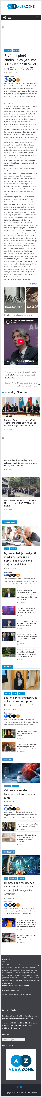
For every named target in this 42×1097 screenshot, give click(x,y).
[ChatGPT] (14, 80)
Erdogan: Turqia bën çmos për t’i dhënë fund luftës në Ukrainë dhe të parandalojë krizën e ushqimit (20, 423)
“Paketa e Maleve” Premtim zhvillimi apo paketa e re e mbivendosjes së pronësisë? (26, 747)
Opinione (7, 693)
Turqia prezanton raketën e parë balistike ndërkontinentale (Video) (26, 938)
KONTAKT (5, 990)
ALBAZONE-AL (14, 995)
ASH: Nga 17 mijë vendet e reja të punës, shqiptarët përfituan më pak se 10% (26, 610)
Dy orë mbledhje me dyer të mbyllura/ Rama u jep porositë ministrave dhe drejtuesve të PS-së (20, 558)
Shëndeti (7, 786)
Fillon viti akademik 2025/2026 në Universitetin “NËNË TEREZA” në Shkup (20, 503)
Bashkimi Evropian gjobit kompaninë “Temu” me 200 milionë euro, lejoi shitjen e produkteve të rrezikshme (26, 923)
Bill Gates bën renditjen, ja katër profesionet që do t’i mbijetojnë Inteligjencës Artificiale (19, 888)
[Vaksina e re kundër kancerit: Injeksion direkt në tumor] (21, 773)
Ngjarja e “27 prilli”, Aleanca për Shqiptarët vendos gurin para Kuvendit (21, 384)
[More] (18, 80)
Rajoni (6, 549)
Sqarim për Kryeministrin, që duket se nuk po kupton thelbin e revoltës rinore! (20, 701)
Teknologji (13, 878)
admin (16, 73)
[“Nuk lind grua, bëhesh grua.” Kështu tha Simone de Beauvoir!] (8, 735)
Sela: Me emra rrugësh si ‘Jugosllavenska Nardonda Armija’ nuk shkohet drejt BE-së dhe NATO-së (21, 375)
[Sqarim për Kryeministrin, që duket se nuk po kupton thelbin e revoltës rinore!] (21, 680)
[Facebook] (6, 80)
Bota (6, 878)
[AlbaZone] (4, 17)
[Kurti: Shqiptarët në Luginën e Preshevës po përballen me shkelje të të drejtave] (8, 625)
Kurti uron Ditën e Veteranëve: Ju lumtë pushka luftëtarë (27, 825)
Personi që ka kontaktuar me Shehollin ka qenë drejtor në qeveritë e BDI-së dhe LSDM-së (27, 638)
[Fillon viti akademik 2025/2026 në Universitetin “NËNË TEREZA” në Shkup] (21, 479)
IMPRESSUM (15, 990)
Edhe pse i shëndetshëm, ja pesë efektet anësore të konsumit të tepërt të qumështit (26, 838)
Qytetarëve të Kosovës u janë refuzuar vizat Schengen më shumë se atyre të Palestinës (20, 463)
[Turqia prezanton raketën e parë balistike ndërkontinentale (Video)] (8, 939)
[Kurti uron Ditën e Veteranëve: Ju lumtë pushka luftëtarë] (8, 826)
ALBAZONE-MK (26, 995)
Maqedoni (8, 50)
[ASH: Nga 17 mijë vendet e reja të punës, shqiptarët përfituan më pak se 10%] (8, 612)
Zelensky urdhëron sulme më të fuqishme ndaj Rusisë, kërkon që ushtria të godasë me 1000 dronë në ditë (27, 653)
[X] (10, 80)
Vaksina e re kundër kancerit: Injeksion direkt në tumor (20, 794)
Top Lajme (16, 50)
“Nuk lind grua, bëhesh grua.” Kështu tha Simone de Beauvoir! (27, 733)
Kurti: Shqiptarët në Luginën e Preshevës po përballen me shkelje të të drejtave (27, 623)
